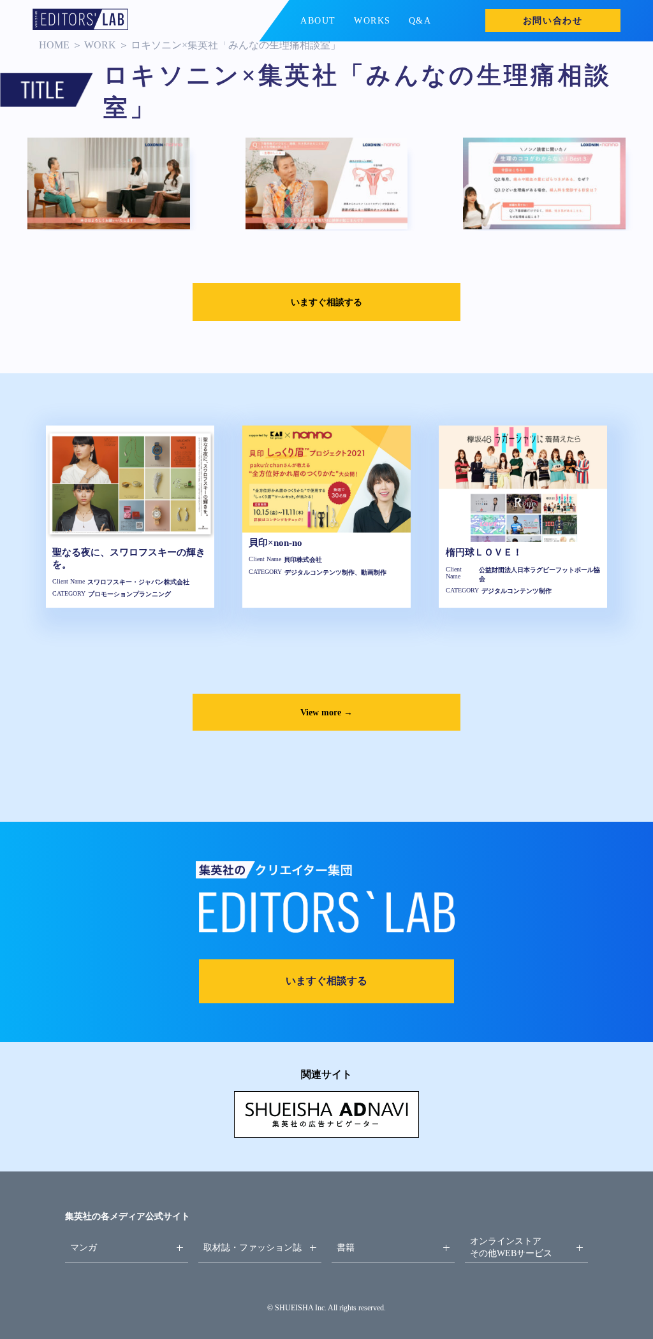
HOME (54, 44)
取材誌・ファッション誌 (252, 1247)
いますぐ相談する (326, 302)
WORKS (372, 20)
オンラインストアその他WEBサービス (511, 1247)
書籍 (346, 1247)
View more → (326, 712)
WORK (100, 44)
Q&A (420, 20)
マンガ (83, 1247)
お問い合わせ (553, 20)
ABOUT (318, 20)
